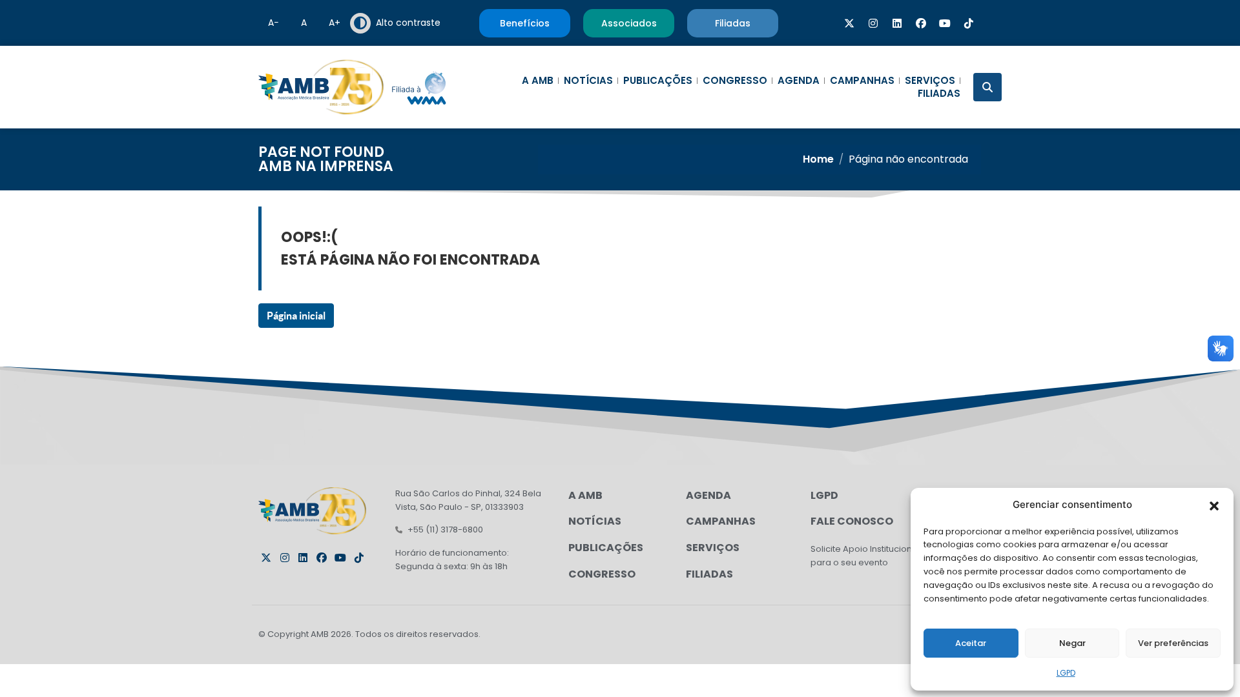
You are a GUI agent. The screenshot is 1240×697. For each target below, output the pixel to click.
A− (273, 22)
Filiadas (939, 93)
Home (818, 159)
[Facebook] (921, 23)
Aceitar (970, 643)
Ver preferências (1173, 643)
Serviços (930, 80)
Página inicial (296, 315)
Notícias (588, 80)
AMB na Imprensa (325, 166)
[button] (1214, 504)
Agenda (799, 80)
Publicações (657, 80)
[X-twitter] (849, 23)
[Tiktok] (968, 23)
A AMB (537, 80)
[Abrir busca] (987, 87)
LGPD (1066, 672)
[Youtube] (945, 23)
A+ (334, 22)
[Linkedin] (897, 23)
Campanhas (862, 80)
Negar (1072, 643)
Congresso (735, 80)
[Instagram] (873, 23)
